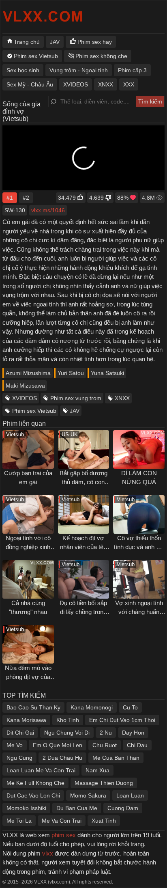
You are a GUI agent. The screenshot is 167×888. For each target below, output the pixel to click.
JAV (74, 410)
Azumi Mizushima (28, 373)
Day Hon (133, 732)
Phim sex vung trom (75, 398)
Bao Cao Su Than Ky (33, 707)
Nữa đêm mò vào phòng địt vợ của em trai (28, 677)
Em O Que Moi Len (57, 745)
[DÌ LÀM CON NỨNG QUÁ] (139, 449)
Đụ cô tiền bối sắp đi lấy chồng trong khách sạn (83, 612)
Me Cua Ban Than (115, 757)
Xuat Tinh (104, 820)
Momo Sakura (88, 795)
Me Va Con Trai (61, 820)
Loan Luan (130, 795)
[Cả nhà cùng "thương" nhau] (28, 579)
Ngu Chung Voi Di (67, 732)
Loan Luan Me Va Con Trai (40, 770)
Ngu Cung (19, 757)
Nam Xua (97, 770)
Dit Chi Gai (20, 732)
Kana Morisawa (26, 720)
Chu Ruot (104, 745)
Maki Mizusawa (25, 385)
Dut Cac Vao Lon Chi (33, 795)
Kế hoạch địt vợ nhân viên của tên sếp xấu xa (83, 547)
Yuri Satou (71, 373)
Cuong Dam (122, 808)
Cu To (130, 707)
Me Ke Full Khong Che (35, 783)
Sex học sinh (22, 70)
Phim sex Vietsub (34, 410)
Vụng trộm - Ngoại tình (78, 70)
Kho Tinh (67, 720)
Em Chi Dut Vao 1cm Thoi (122, 720)
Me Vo (14, 745)
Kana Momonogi (92, 707)
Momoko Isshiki (26, 808)
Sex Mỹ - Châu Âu (29, 84)
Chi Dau (137, 745)
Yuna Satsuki (107, 373)
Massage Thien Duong (104, 783)
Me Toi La (19, 820)
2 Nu (106, 732)
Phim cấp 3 (132, 70)
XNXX (122, 398)
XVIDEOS (24, 398)
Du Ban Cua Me (76, 808)
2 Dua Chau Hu (62, 757)
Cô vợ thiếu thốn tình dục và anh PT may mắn (139, 547)
